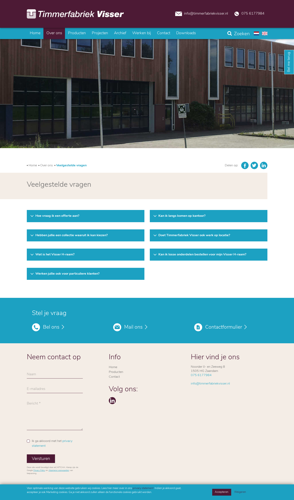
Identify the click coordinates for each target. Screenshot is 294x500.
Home (35, 33)
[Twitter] (254, 165)
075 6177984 (252, 14)
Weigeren (240, 492)
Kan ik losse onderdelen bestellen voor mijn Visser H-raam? (202, 254)
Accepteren (221, 492)
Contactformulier (223, 327)
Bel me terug (289, 62)
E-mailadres (36, 390)
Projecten (100, 33)
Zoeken (242, 34)
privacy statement (143, 488)
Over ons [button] (54, 33)
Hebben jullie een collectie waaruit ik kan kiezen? (71, 235)
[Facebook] (245, 165)
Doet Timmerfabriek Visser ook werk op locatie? (194, 235)
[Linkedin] (263, 165)
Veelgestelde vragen (71, 165)
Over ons (46, 165)
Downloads (186, 33)
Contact (163, 33)
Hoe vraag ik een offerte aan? (57, 216)
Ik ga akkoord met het (52, 444)
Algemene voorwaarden (59, 470)
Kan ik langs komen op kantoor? (181, 216)
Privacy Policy (39, 470)
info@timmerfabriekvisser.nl (206, 14)
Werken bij (141, 33)
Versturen (41, 459)
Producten (77, 33)
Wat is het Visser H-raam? (54, 254)
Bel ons (51, 327)
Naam (31, 375)
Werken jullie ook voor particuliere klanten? (67, 273)
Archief (120, 33)
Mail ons (133, 327)
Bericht (32, 405)
